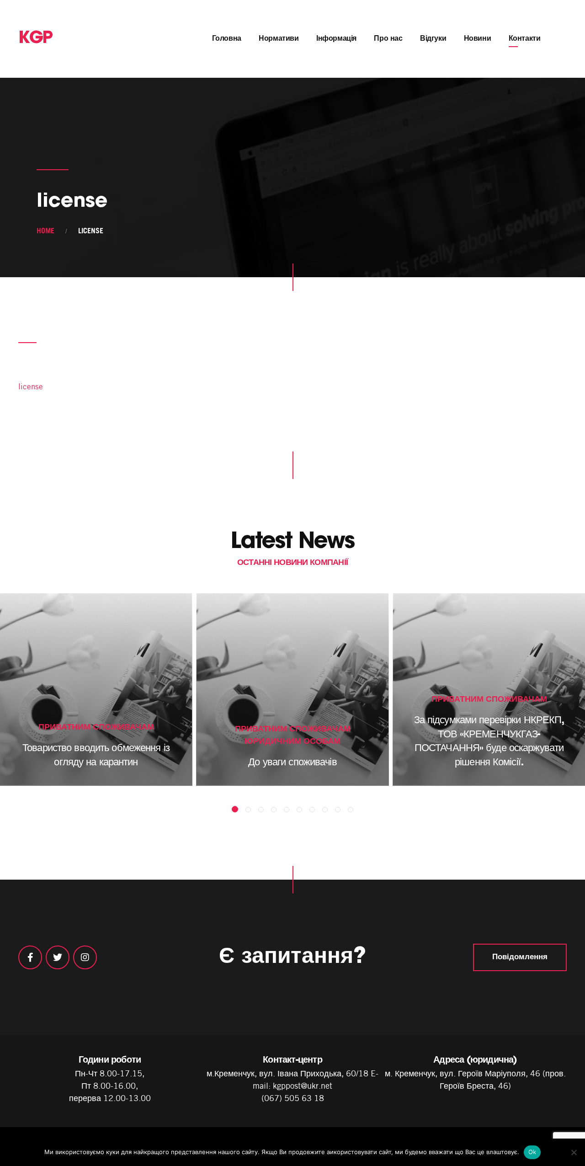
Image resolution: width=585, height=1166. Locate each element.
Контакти (525, 39)
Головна (226, 39)
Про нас (388, 39)
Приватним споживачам (96, 726)
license (30, 386)
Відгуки (433, 39)
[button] (235, 809)
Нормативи (278, 39)
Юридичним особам (292, 741)
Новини (477, 39)
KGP (35, 39)
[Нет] (573, 1152)
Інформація (336, 39)
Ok (532, 1151)
